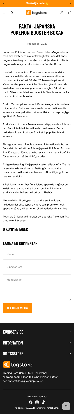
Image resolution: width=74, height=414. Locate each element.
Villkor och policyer (37, 396)
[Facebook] (31, 402)
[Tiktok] (43, 402)
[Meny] (4, 12)
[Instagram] (37, 402)
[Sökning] (12, 12)
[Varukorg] (70, 12)
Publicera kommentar (17, 308)
